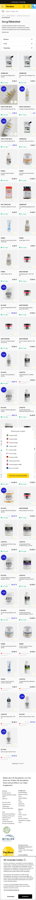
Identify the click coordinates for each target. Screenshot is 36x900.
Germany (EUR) (13, 457)
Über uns (4, 798)
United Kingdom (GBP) (15, 464)
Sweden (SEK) (13, 435)
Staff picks (21, 805)
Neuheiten (21, 804)
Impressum (5, 819)
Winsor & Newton (23, 818)
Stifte (20, 796)
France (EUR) (12, 453)
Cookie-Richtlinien (7, 821)
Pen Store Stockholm (8, 823)
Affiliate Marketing (7, 808)
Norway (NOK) (13, 439)
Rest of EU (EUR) (13, 468)
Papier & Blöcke (22, 798)
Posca (20, 816)
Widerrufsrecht (6, 817)
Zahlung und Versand (8, 816)
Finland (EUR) (13, 446)
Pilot (19, 811)
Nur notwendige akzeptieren (11, 890)
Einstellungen (10, 896)
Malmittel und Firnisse (23, 15)
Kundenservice (6, 793)
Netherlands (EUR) (14, 461)
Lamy (19, 813)
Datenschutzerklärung (8, 814)
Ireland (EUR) (12, 450)
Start (3, 15)
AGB (3, 812)
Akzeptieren (25, 896)
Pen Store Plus (6, 802)
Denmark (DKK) (13, 442)
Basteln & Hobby (23, 794)
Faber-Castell (22, 814)
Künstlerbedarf (11, 15)
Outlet (20, 802)
